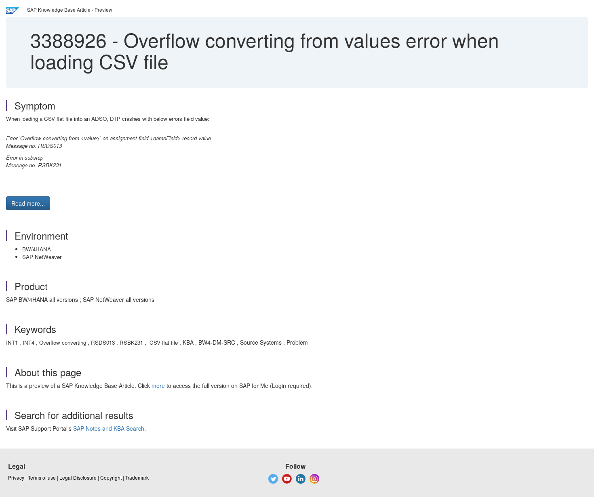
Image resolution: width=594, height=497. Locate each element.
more (158, 385)
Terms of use (42, 477)
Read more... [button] (28, 203)
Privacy (16, 477)
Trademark (137, 477)
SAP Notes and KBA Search (108, 428)
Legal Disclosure (78, 477)
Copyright (111, 477)
